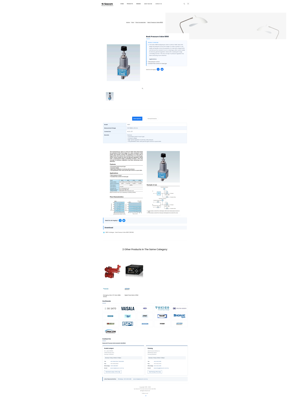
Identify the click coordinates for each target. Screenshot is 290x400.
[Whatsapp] (158, 69)
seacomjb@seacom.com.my (140, 379)
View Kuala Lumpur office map (112, 371)
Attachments (152, 119)
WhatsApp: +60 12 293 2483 (124, 379)
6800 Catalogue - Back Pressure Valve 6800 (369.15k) (119, 232)
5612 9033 (121, 361)
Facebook (145, 395)
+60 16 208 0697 (114, 366)
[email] (162, 69)
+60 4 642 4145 (157, 361)
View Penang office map (155, 371)
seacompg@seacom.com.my (161, 368)
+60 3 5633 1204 (114, 361)
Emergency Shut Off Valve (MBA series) (112, 295)
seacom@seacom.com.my (117, 368)
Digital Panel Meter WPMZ (131, 295)
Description (137, 119)
